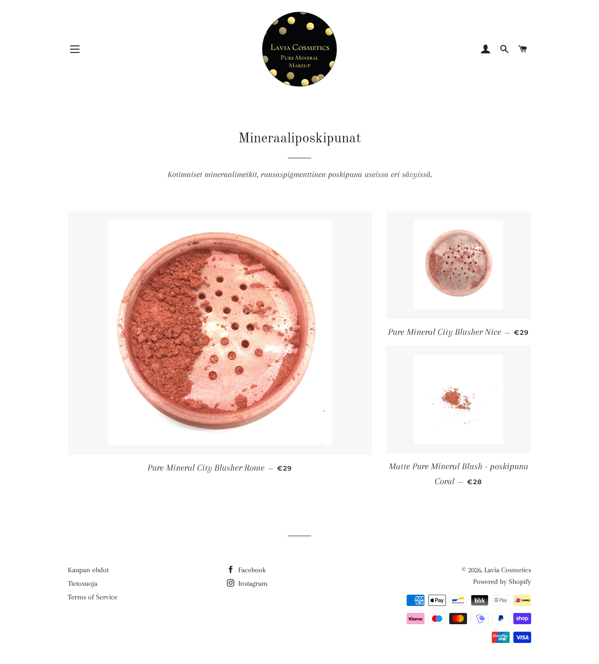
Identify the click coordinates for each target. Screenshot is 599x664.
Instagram (252, 583)
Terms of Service (92, 597)
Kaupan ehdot (88, 570)
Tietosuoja (82, 583)
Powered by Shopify (502, 581)
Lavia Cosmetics (507, 570)
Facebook (251, 570)
